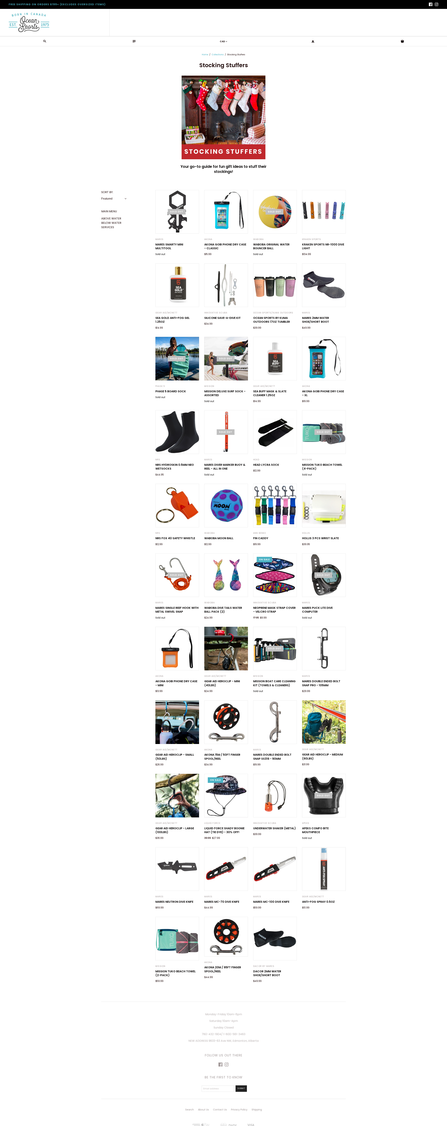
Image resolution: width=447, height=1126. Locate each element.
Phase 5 (160, 386)
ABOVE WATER (111, 218)
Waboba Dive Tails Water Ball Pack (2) (223, 610)
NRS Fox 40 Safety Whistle (175, 538)
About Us (203, 1109)
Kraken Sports (311, 239)
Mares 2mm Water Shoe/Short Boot (315, 320)
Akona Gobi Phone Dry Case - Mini (176, 683)
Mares (159, 239)
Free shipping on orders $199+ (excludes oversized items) (57, 4)
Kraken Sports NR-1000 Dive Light (323, 246)
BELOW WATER (111, 223)
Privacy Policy (239, 1109)
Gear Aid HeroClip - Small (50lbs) (174, 757)
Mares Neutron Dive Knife (174, 902)
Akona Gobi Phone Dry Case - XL (323, 393)
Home (205, 54)
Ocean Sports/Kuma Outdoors (273, 312)
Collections (218, 54)
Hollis (306, 533)
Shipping (257, 1109)
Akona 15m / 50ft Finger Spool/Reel (222, 757)
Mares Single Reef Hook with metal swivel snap (177, 610)
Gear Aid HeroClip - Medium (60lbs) (322, 756)
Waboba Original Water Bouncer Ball (271, 246)
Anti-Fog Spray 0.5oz (318, 902)
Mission (209, 386)
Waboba (258, 239)
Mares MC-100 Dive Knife (271, 902)
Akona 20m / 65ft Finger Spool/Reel (222, 969)
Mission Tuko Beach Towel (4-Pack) (322, 467)
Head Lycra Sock (266, 465)
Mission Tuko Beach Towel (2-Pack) (175, 973)
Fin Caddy (260, 538)
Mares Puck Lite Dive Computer (317, 610)
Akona (208, 239)
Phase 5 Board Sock (170, 391)
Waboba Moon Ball (218, 538)
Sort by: (107, 192)
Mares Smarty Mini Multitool (169, 246)
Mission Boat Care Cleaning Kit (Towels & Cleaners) (274, 683)
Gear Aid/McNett (166, 312)
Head (256, 459)
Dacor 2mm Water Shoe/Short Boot (267, 973)
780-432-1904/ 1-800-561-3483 (223, 1034)
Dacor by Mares (263, 966)
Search (189, 1109)
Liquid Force (212, 823)
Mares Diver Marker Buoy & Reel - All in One (224, 467)
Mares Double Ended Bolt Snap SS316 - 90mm (272, 757)
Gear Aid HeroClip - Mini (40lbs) (222, 683)
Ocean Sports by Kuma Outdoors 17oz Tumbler (271, 320)
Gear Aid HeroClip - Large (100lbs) (174, 830)
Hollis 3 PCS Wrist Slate (320, 538)
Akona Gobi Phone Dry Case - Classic (225, 246)
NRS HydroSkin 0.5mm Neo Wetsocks (174, 467)
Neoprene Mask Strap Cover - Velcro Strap (274, 610)
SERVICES (107, 227)
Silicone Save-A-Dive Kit (222, 318)
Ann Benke (259, 533)
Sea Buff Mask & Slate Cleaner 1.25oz (269, 393)
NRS (157, 459)
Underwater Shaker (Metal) (274, 828)
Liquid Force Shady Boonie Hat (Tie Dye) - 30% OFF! (224, 830)
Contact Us (220, 1109)
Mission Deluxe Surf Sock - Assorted (225, 393)
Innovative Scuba (215, 312)
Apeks (305, 823)
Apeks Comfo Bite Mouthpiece (315, 830)
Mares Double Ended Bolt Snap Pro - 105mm (321, 683)
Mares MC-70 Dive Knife (221, 902)
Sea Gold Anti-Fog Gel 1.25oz (172, 320)
